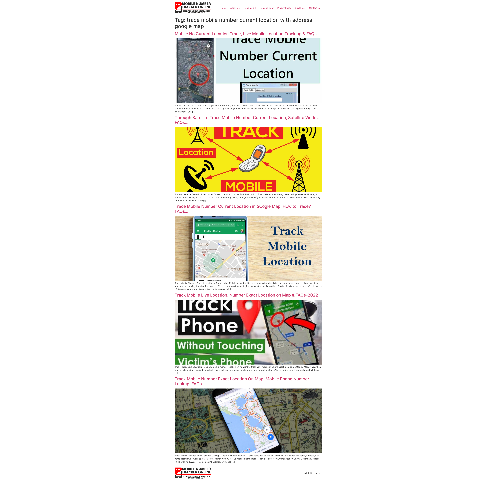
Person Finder (266, 8)
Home (223, 8)
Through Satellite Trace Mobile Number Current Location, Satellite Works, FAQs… (247, 120)
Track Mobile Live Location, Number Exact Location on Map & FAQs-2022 (246, 295)
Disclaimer (300, 8)
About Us (235, 8)
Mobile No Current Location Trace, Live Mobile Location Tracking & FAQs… (247, 33)
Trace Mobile (249, 8)
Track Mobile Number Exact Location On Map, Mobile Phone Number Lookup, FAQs (242, 381)
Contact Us (314, 8)
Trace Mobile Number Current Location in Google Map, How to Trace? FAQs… (243, 209)
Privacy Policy (284, 8)
